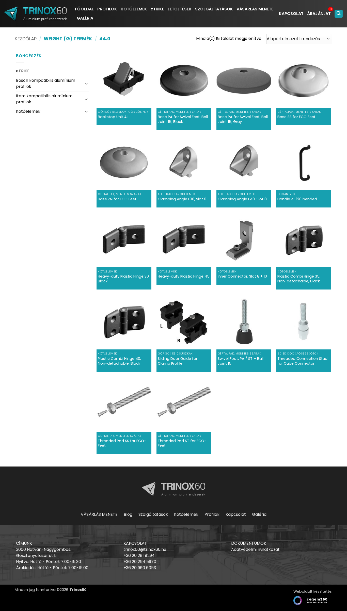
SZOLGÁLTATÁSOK (214, 9)
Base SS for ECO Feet (296, 117)
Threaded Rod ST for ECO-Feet (182, 443)
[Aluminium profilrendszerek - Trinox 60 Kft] (35, 13)
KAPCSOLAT (291, 14)
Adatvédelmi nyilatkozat (255, 549)
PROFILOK (107, 9)
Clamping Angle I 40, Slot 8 (242, 199)
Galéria (259, 514)
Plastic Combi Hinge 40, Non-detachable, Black (119, 361)
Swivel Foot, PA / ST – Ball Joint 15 (240, 361)
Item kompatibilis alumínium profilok (44, 99)
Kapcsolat (236, 514)
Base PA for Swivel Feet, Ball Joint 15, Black (183, 119)
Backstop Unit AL (113, 117)
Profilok (211, 514)
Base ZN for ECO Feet (117, 199)
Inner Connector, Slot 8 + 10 (242, 276)
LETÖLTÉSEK (180, 9)
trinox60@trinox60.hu (144, 549)
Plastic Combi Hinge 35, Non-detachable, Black (298, 278)
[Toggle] (86, 83)
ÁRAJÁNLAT (319, 14)
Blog (128, 514)
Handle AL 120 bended (297, 199)
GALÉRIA (85, 18)
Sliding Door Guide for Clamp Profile (177, 361)
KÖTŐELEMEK (134, 9)
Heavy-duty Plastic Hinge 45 (184, 276)
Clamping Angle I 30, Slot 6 (182, 199)
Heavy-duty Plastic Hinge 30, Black (124, 278)
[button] (339, 14)
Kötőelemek (28, 111)
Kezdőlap (26, 39)
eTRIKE (157, 9)
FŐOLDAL (84, 9)
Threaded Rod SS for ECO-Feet (122, 443)
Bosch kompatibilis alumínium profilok (45, 83)
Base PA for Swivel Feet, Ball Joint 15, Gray (243, 119)
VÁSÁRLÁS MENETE (254, 9)
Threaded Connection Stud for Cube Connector (302, 361)
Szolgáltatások (153, 514)
